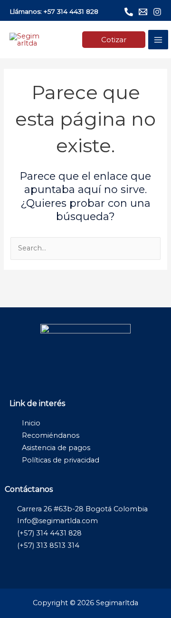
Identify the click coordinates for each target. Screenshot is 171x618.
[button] (113, 39)
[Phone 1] (128, 12)
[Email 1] (143, 12)
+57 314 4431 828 (71, 11)
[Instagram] (157, 12)
